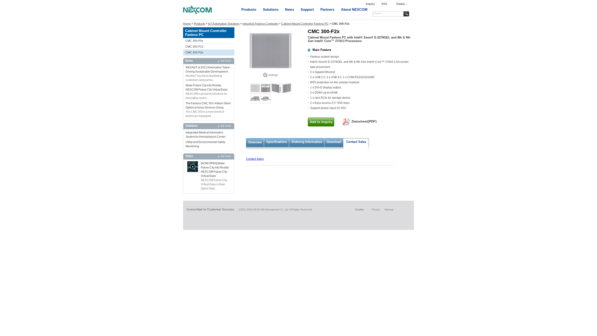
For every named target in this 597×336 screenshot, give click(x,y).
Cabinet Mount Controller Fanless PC (305, 23)
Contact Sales (356, 142)
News (289, 9)
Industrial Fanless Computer (260, 23)
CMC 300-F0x (194, 40)
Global (400, 4)
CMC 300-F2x (194, 52)
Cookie (359, 209)
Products (248, 9)
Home (187, 23)
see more (225, 60)
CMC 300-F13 (194, 46)
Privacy (375, 209)
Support (307, 9)
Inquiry (371, 4)
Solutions (270, 9)
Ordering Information (307, 142)
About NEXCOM (354, 9)
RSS (384, 4)
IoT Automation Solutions (223, 23)
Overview (255, 142)
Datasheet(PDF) (364, 121)
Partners (327, 9)
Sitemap (388, 209)
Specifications (276, 142)
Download (334, 142)
